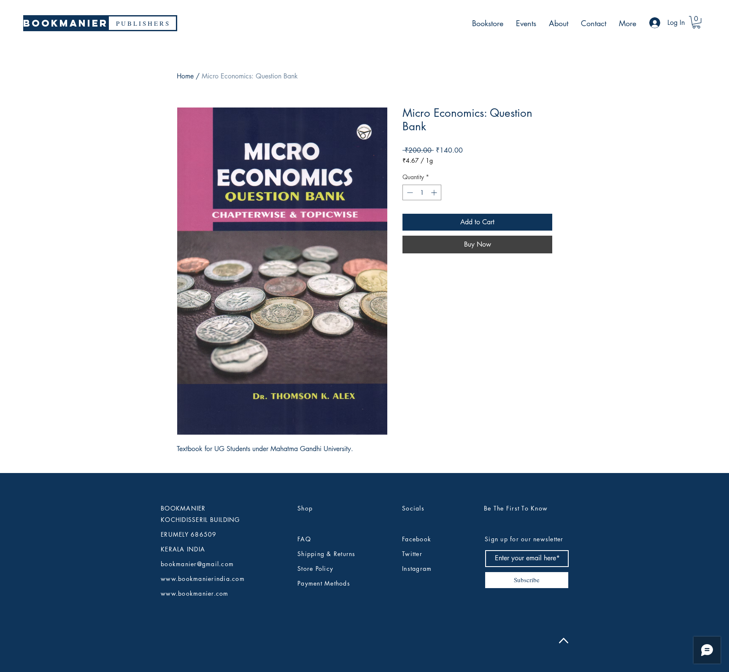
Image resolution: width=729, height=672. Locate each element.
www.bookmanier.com (195, 593)
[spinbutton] (421, 192)
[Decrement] (409, 192)
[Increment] (434, 192)
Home (185, 76)
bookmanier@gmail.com (197, 564)
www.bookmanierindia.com (203, 579)
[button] (696, 22)
